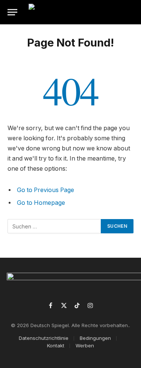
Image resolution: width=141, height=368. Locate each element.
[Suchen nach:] (55, 226)
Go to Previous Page (45, 190)
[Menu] (12, 12)
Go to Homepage (41, 202)
